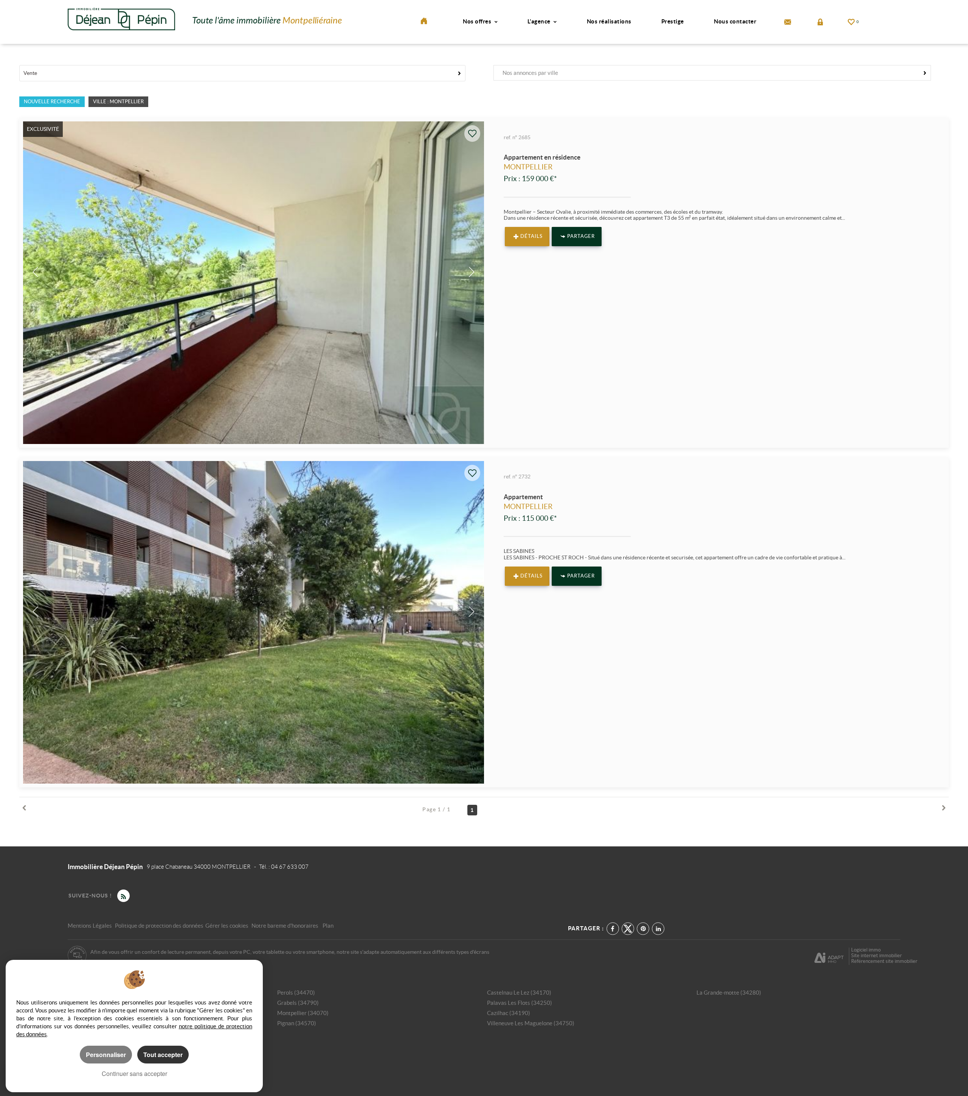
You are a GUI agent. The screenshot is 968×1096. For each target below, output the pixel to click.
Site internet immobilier (876, 955)
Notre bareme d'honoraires (285, 925)
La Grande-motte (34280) (729, 992)
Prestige (672, 21)
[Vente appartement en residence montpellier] (253, 282)
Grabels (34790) (298, 1003)
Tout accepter (163, 1054)
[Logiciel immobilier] (829, 955)
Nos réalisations (609, 21)
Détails (531, 236)
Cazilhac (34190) (508, 1013)
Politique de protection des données (159, 925)
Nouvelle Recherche (52, 101)
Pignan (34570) (296, 1023)
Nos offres (478, 21)
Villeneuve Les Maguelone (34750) (530, 1023)
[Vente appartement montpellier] (253, 622)
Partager (581, 236)
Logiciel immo (866, 950)
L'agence (539, 21)
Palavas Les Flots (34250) (519, 1003)
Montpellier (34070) (303, 1013)
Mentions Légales (90, 925)
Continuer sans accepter (134, 1073)
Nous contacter (735, 21)
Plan (328, 925)
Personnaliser (106, 1054)
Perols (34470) (296, 992)
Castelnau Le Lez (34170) (519, 992)
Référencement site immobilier (884, 961)
